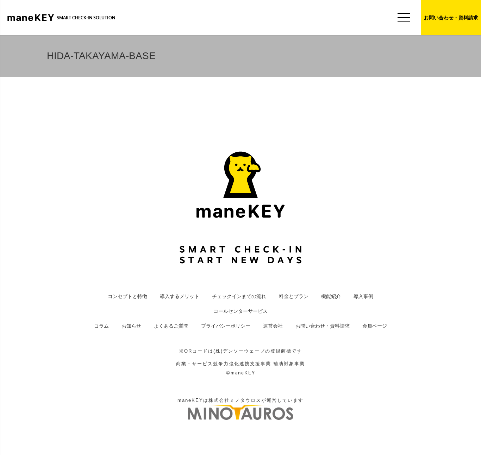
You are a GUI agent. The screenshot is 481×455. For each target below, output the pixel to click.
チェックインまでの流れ (239, 296)
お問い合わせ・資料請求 (322, 326)
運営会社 (273, 326)
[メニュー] (404, 17)
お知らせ (131, 326)
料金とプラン (293, 296)
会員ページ (374, 326)
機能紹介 (331, 296)
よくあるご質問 (171, 326)
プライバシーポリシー (225, 326)
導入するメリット (179, 296)
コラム (101, 326)
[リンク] (30, 17)
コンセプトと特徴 (127, 296)
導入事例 (363, 296)
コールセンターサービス (240, 311)
